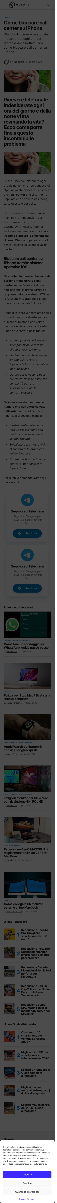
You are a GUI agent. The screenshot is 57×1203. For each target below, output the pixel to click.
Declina (27, 1183)
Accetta (27, 1174)
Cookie (22, 1199)
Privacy (30, 1199)
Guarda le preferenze (27, 1191)
